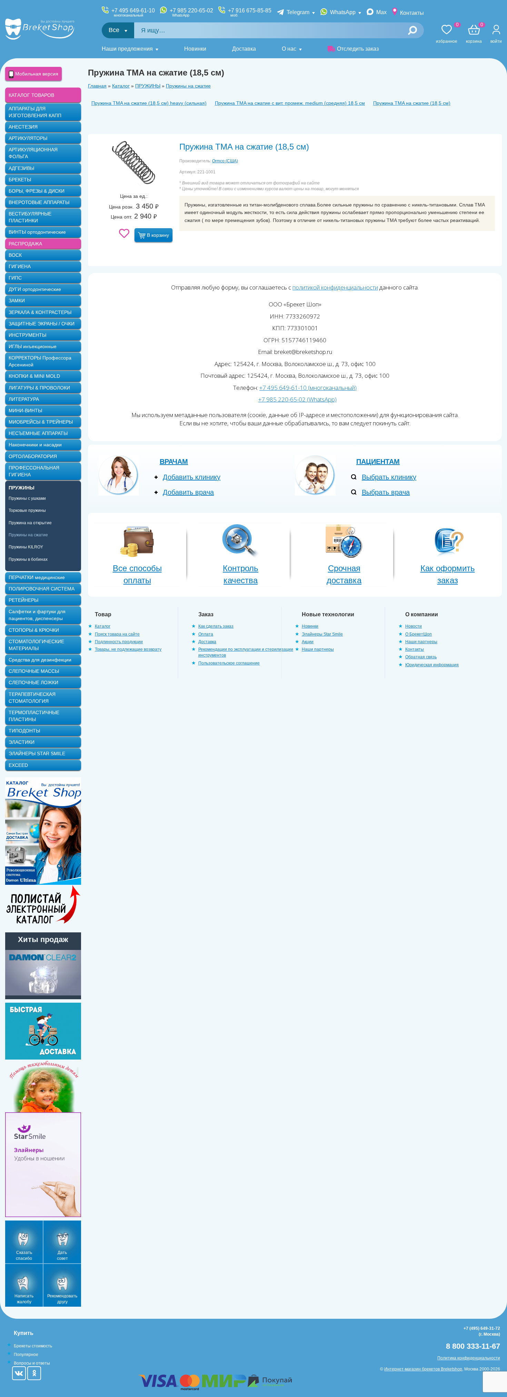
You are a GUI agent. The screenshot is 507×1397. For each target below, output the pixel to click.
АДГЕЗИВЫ (21, 168)
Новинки (195, 49)
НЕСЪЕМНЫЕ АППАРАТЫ (38, 433)
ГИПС (15, 278)
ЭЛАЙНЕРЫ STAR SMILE (37, 753)
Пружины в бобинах (28, 559)
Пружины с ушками (27, 498)
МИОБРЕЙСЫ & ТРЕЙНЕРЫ (41, 422)
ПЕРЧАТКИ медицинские (37, 577)
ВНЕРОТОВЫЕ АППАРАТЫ (39, 202)
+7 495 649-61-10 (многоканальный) (308, 388)
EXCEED (18, 765)
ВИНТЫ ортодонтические (37, 232)
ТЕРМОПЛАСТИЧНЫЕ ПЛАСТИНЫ (34, 716)
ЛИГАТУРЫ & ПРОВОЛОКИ (39, 388)
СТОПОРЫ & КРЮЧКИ (34, 630)
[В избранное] (124, 233)
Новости (413, 626)
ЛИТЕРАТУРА (24, 399)
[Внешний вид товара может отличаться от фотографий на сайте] (133, 163)
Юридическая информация (432, 664)
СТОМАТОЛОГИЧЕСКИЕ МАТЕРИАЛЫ (36, 645)
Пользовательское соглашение (229, 663)
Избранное (446, 34)
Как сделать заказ (215, 626)
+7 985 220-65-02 (191, 12)
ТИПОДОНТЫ (24, 730)
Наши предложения (127, 49)
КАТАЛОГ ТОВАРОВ (31, 95)
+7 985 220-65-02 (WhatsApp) (297, 399)
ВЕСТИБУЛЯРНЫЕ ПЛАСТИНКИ (30, 217)
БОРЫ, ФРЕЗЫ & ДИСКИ (36, 191)
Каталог (121, 86)
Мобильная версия (36, 74)
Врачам (174, 461)
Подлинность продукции (119, 641)
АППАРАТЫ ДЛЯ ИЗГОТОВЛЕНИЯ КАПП (35, 112)
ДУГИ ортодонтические (35, 289)
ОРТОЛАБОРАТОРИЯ (33, 456)
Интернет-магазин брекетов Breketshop (423, 1369)
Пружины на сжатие (188, 86)
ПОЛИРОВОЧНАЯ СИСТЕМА (41, 588)
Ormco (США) (225, 161)
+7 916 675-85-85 (249, 12)
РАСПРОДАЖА (25, 243)
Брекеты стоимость (33, 1346)
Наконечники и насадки (35, 444)
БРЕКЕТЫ (20, 179)
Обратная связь (421, 657)
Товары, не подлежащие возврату (128, 649)
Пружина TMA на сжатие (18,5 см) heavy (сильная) (149, 103)
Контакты (412, 13)
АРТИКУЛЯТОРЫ (28, 138)
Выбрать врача (386, 492)
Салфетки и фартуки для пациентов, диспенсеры (37, 615)
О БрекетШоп (418, 634)
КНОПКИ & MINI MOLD (34, 376)
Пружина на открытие (30, 522)
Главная (97, 86)
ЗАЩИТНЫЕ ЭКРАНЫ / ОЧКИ (41, 323)
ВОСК (15, 255)
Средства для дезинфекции (40, 659)
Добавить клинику (191, 477)
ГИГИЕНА (20, 266)
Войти (496, 41)
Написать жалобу (23, 1299)
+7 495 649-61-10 (133, 12)
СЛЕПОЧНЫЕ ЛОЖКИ (33, 682)
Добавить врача (188, 492)
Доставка (244, 49)
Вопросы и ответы (32, 1363)
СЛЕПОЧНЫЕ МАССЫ (34, 671)
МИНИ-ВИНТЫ (25, 410)
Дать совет (62, 1255)
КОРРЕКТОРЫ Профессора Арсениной (40, 361)
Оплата (205, 634)
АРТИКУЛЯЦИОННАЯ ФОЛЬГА (33, 153)
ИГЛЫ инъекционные (33, 346)
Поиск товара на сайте (117, 634)
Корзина (474, 34)
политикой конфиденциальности (335, 287)
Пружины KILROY (26, 547)
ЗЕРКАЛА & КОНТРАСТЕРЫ (40, 312)
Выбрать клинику (389, 477)
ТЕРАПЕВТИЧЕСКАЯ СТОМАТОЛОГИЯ (32, 697)
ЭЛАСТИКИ (21, 742)
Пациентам (378, 461)
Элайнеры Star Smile (322, 634)
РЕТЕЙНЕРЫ (23, 600)
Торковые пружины (27, 510)
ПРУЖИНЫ (147, 86)
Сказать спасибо (24, 1255)
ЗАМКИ (17, 300)
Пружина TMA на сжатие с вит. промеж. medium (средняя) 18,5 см (290, 103)
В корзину (157, 235)
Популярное (26, 1354)
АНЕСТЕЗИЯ (23, 127)
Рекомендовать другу (62, 1299)
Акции (308, 641)
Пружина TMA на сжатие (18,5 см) (411, 103)
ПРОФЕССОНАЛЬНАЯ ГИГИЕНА (34, 471)
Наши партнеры (318, 649)
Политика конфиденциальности (468, 1358)
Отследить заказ (358, 49)
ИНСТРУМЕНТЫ (27, 335)
